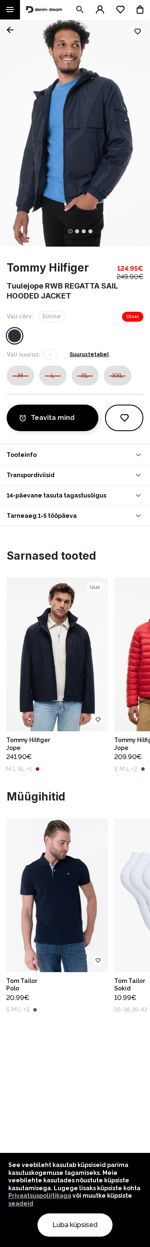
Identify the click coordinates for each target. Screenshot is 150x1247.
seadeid (20, 1203)
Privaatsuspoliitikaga (39, 1195)
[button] (75, 455)
